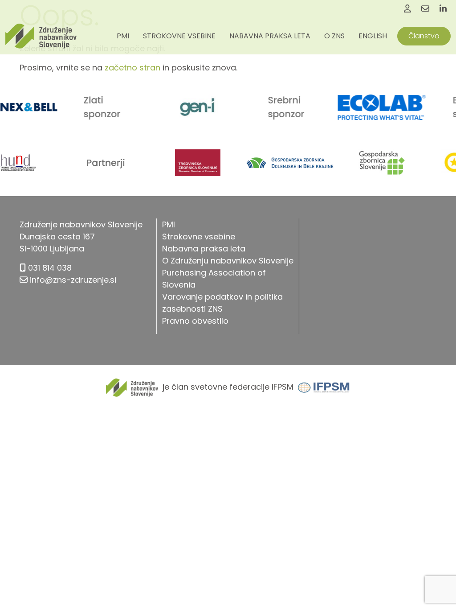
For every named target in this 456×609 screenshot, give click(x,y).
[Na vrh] (438, 582)
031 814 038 (50, 267)
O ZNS (334, 36)
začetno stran (132, 67)
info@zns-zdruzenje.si (73, 279)
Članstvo (424, 36)
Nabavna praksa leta (269, 36)
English (372, 36)
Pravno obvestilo (195, 320)
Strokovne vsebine (179, 36)
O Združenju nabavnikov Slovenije (227, 260)
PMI (123, 36)
